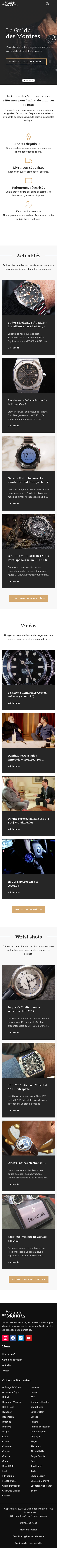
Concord (6, 1456)
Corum (5, 1460)
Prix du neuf (8, 1354)
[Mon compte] (47, 4)
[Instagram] (5, 1338)
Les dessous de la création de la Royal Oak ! (27, 402)
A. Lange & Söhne (11, 1387)
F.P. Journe (8, 1475)
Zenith (34, 1490)
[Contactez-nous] (28, 204)
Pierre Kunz (37, 1446)
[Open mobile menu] (53, 4)
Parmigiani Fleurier (40, 1426)
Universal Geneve (40, 1480)
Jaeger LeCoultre (40, 1401)
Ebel (4, 1470)
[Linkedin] (21, 1338)
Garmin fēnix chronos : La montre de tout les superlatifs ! (28, 480)
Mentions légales (28, 1529)
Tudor (34, 1470)
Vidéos (6, 1370)
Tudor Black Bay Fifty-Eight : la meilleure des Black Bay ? (27, 324)
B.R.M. (5, 1396)
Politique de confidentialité (28, 1543)
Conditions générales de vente (29, 1536)
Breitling (6, 1426)
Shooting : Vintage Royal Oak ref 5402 (27, 1238)
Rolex (34, 1460)
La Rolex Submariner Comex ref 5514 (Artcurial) (27, 694)
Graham (6, 1495)
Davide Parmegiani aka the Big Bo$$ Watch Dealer (28, 820)
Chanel (5, 1441)
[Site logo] (9, 3)
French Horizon (39, 1515)
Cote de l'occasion (12, 1359)
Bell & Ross (8, 1406)
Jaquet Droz (37, 1406)
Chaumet (7, 1446)
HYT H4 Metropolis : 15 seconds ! (23, 883)
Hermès (35, 1387)
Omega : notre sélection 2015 (27, 1163)
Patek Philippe (38, 1431)
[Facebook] (13, 1338)
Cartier (5, 1436)
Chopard (6, 1451)
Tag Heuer (36, 1465)
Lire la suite (13, 347)
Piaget (34, 1441)
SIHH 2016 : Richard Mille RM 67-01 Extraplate (27, 1087)
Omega (34, 1416)
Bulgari (5, 1431)
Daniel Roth (8, 1465)
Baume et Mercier (11, 1401)
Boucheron (8, 1416)
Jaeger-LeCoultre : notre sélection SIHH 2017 (24, 1009)
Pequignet (36, 1436)
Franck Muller (9, 1480)
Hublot (34, 1392)
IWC (33, 1396)
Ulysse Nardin (38, 1475)
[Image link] (13, 1313)
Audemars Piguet (11, 1392)
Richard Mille (37, 1451)
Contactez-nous (28, 211)
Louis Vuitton (37, 1411)
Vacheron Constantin (41, 1485)
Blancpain (7, 1411)
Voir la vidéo (14, 703)
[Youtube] (29, 1338)
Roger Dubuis (38, 1456)
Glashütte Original (11, 1490)
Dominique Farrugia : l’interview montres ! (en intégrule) (24, 757)
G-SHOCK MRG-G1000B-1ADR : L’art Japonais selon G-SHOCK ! (28, 558)
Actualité (6, 1365)
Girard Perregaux (11, 1485)
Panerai (34, 1421)
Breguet (6, 1421)
